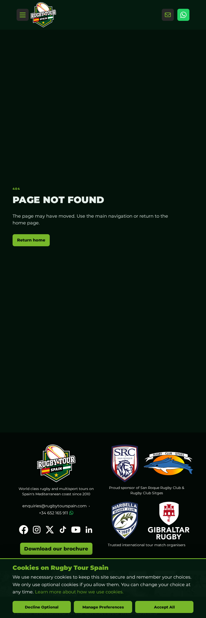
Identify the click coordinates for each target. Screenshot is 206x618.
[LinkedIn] (88, 529)
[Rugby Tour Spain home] (43, 14)
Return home (31, 240)
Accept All (164, 607)
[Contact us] (168, 15)
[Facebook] (23, 529)
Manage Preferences (103, 607)
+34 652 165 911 (53, 513)
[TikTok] (62, 529)
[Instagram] (36, 529)
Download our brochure (56, 549)
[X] (49, 529)
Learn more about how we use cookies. (79, 592)
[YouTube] (75, 529)
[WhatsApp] (183, 15)
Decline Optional (42, 607)
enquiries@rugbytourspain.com (54, 506)
